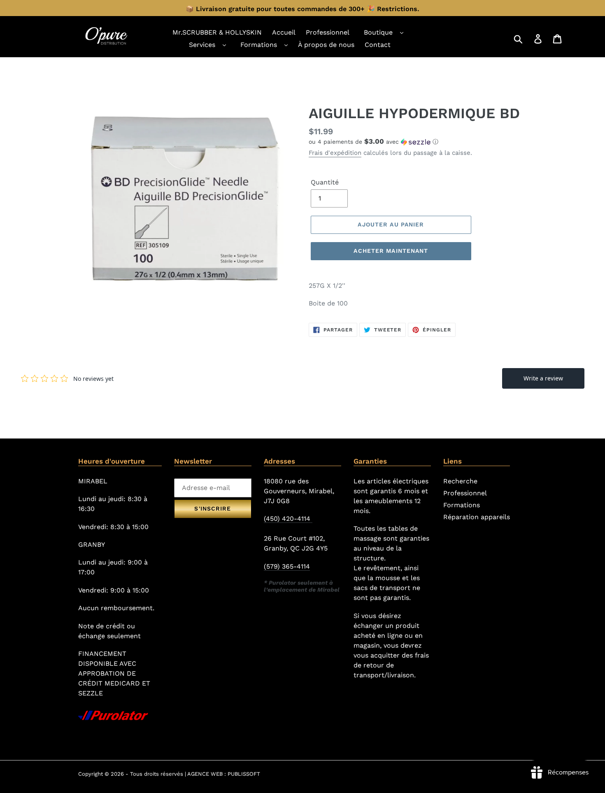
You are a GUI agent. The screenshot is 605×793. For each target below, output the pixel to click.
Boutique (378, 32)
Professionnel (465, 493)
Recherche (460, 481)
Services (202, 45)
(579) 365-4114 (287, 566)
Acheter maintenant (391, 250)
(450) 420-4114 (288, 518)
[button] (418, 142)
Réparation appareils (476, 517)
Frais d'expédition (335, 152)
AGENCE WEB (205, 774)
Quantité (325, 182)
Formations (258, 45)
